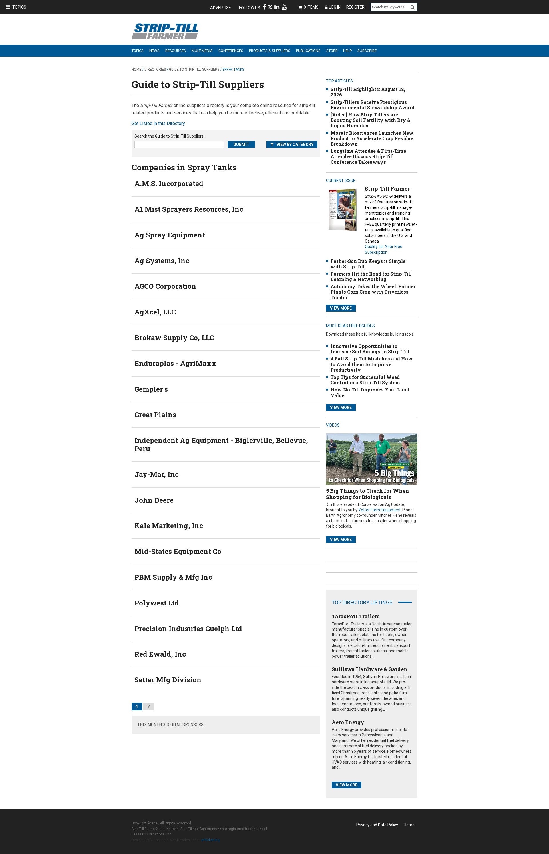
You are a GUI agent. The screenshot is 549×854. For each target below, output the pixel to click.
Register (355, 7)
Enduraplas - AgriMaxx (175, 363)
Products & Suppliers (269, 51)
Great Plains (155, 414)
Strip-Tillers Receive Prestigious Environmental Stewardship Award (372, 104)
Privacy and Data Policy (377, 825)
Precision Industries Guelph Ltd (188, 628)
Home (136, 70)
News (154, 51)
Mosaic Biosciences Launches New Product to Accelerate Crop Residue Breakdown (372, 138)
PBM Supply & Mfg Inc (173, 577)
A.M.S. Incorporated (168, 183)
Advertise (220, 7)
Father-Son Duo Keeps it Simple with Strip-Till (368, 264)
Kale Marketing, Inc (168, 525)
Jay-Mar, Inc (156, 474)
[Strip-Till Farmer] (342, 210)
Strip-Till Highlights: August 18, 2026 (368, 92)
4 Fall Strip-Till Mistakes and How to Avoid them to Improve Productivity (372, 364)
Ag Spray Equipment (169, 234)
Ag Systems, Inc (161, 260)
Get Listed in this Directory (158, 123)
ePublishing (210, 840)
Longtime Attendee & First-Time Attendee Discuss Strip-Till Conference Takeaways (368, 156)
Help (347, 51)
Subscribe (367, 51)
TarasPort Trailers (355, 616)
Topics (19, 7)
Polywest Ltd (156, 602)
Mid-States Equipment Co (177, 551)
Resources (175, 51)
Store (331, 51)
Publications (308, 51)
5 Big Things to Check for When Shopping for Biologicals (367, 493)
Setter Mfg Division (168, 679)
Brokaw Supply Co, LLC (174, 337)
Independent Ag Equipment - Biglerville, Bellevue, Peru (221, 444)
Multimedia (202, 51)
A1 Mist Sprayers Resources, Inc (188, 209)
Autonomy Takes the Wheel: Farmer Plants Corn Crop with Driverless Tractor (373, 291)
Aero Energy (348, 722)
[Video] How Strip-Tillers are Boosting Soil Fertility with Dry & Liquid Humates (370, 120)
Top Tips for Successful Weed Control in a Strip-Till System (365, 379)
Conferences (230, 51)
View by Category (295, 144)
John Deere (154, 500)
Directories (155, 70)
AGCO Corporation (165, 286)
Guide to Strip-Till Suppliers (194, 70)
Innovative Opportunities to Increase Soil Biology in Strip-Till (370, 348)
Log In (335, 7)
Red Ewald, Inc (160, 654)
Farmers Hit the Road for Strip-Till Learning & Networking (371, 276)
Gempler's (151, 389)
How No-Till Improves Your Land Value (370, 392)
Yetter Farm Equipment (379, 510)
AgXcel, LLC (155, 311)
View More (341, 308)
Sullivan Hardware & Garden (369, 669)
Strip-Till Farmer (387, 188)
